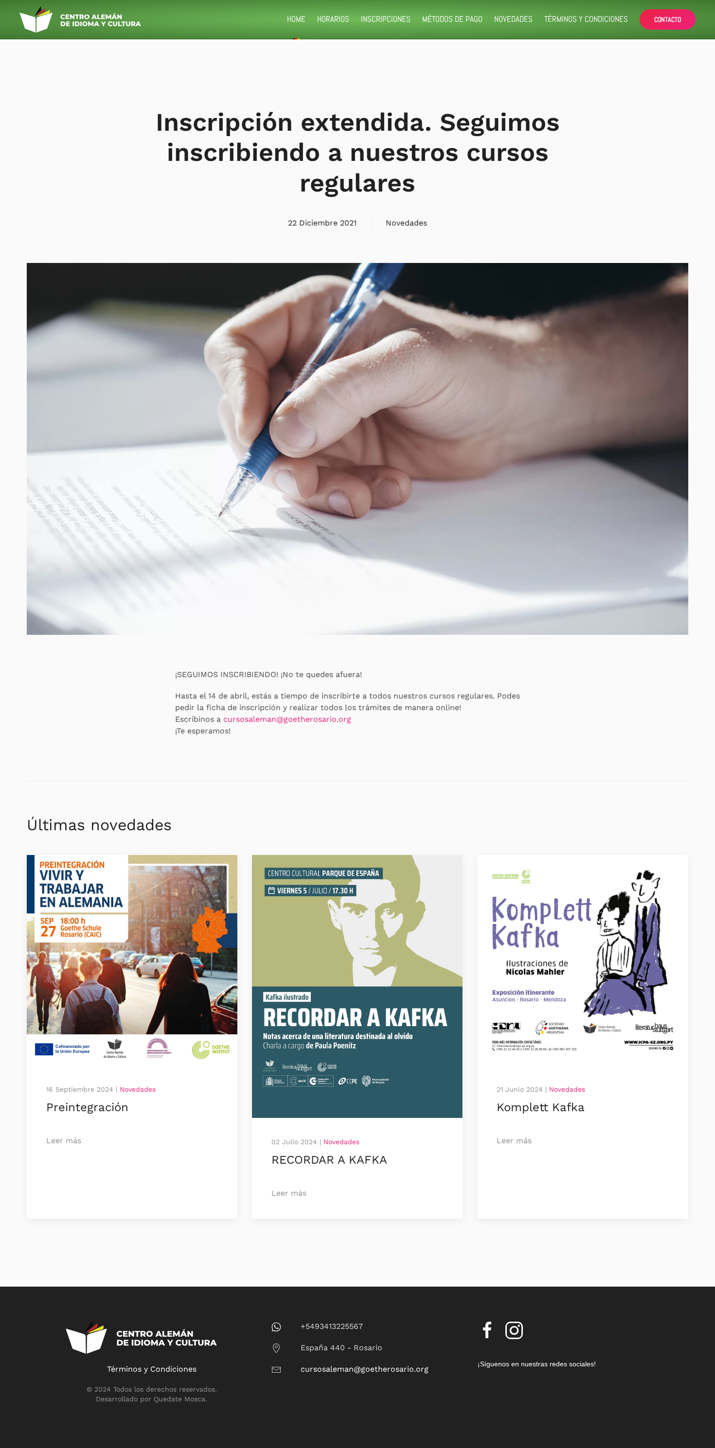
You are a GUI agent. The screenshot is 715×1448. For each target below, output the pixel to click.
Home (296, 19)
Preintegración (87, 1107)
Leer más (63, 1140)
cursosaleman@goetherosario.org (287, 719)
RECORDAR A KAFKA (329, 1160)
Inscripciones (386, 19)
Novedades (513, 19)
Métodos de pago (452, 19)
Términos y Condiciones (586, 19)
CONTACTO (667, 19)
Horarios (333, 19)
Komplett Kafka (541, 1107)
